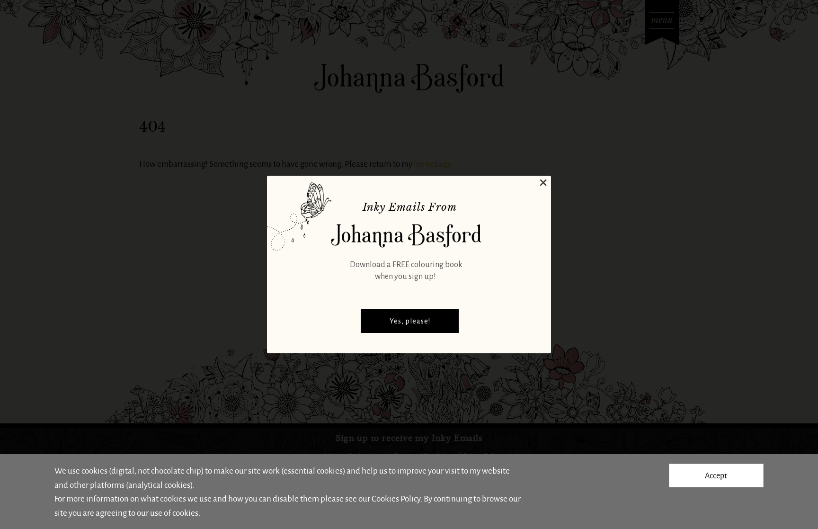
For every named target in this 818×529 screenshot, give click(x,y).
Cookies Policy (396, 498)
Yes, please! (410, 321)
